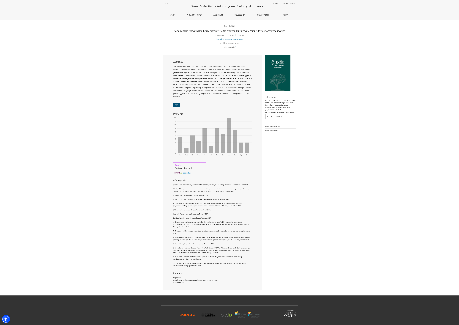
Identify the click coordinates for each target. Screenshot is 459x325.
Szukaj (286, 15)
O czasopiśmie (263, 15)
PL (166, 3)
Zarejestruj (284, 4)
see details (187, 173)
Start (172, 15)
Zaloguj (292, 4)
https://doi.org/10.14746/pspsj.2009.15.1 (229, 39)
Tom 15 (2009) (229, 26)
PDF (176, 105)
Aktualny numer (194, 15)
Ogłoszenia (239, 15)
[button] (5, 319)
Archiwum (218, 15)
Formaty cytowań (274, 117)
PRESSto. (276, 4)
